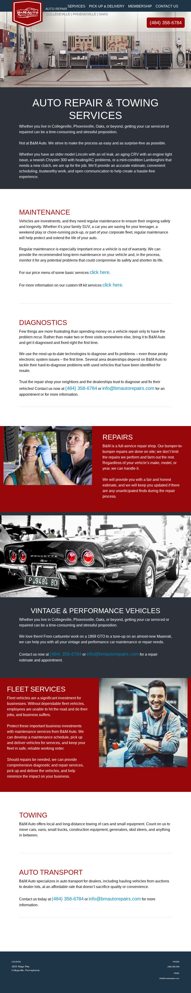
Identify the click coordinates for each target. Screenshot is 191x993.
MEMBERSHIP (140, 6)
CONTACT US (167, 6)
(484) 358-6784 (166, 22)
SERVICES (76, 6)
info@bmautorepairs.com (128, 388)
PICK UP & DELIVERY (106, 6)
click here (99, 272)
